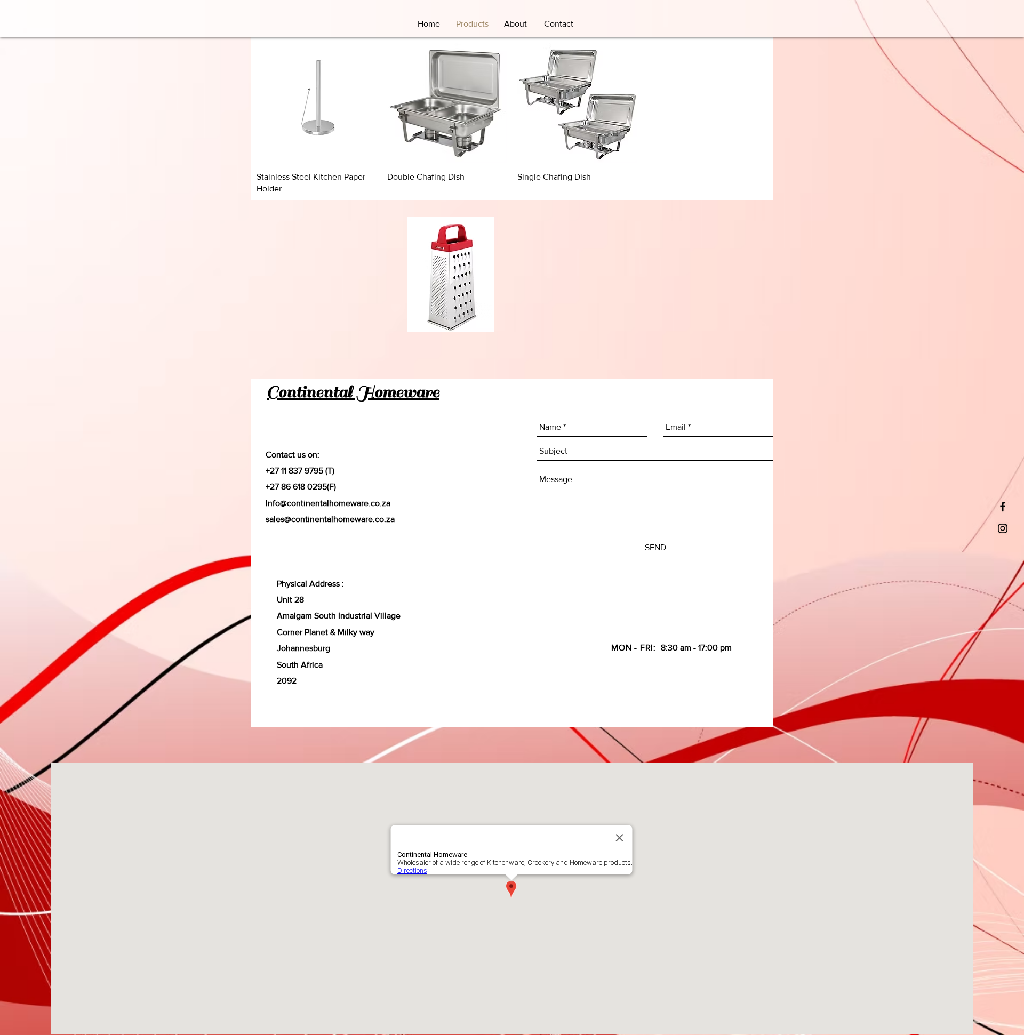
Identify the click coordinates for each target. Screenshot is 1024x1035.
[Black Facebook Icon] (1002, 506)
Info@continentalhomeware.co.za (328, 503)
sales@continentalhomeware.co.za (330, 519)
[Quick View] (317, 103)
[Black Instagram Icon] (1002, 528)
